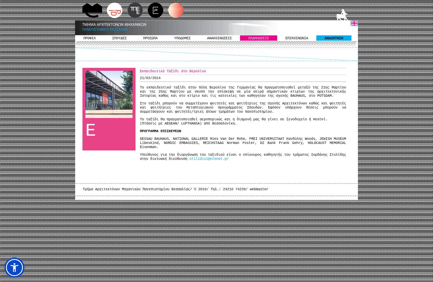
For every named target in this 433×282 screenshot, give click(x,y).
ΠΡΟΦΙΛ (89, 38)
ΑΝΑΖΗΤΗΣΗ (334, 38)
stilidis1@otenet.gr (209, 159)
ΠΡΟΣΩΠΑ (150, 38)
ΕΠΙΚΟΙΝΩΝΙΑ (296, 38)
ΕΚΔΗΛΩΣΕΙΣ (258, 38)
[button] (14, 267)
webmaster (259, 189)
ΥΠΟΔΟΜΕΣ (182, 38)
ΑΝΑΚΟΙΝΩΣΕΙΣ (219, 38)
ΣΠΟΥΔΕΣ (119, 38)
